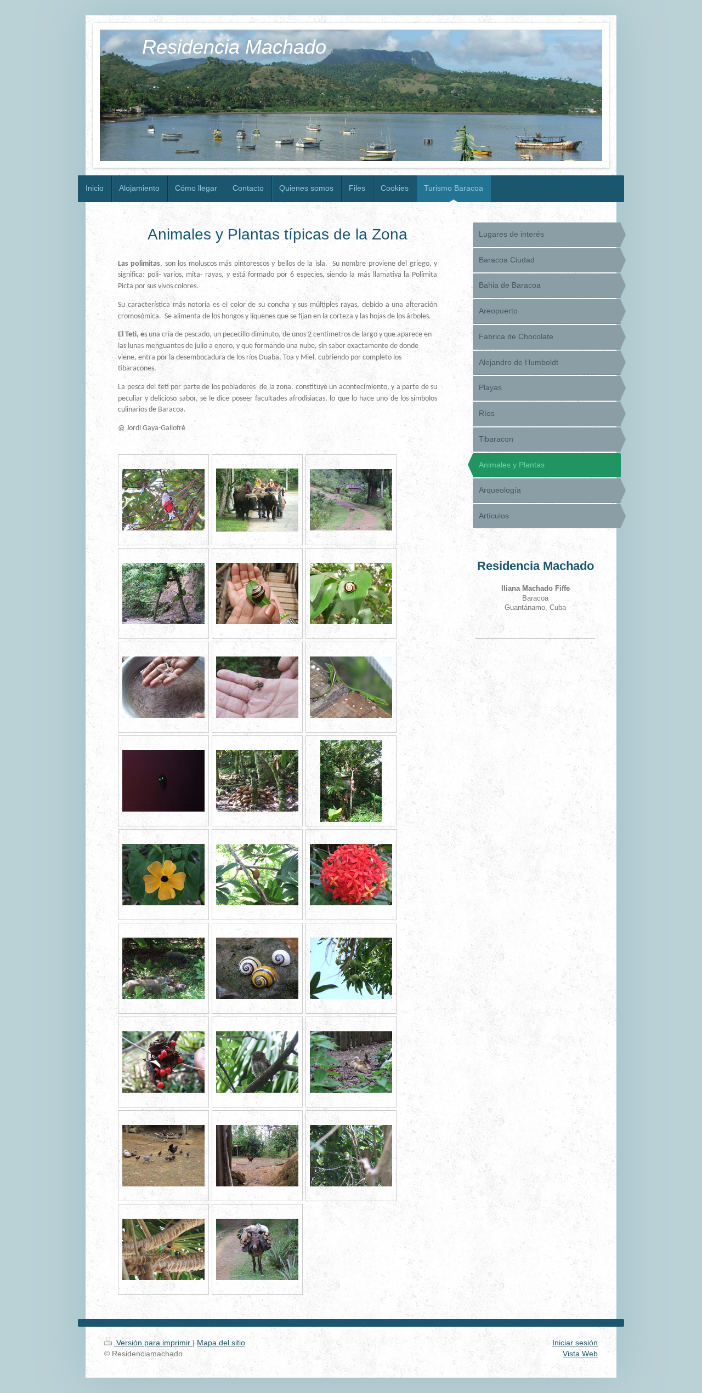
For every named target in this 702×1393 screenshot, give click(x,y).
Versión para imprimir (153, 1342)
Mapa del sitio (221, 1342)
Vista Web (580, 1353)
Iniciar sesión (575, 1342)
